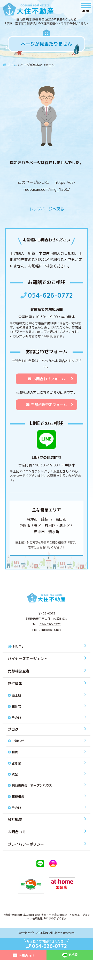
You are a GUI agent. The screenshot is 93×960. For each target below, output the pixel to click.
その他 (16, 717)
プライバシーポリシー (26, 844)
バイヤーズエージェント (28, 658)
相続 (15, 752)
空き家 (16, 763)
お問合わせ (17, 831)
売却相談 (18, 796)
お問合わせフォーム (49, 378)
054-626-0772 (50, 295)
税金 (15, 774)
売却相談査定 (18, 671)
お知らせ (18, 741)
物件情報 (15, 683)
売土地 (16, 695)
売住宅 (16, 706)
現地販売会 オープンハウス (32, 785)
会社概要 (15, 819)
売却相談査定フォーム (49, 404)
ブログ (13, 729)
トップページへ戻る (46, 209)
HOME (18, 646)
